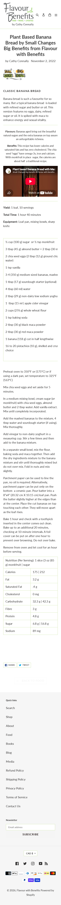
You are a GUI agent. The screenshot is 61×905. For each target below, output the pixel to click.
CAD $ (29, 853)
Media (10, 761)
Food (9, 734)
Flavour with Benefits (28, 890)
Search (10, 708)
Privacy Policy (15, 788)
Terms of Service (17, 797)
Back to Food (33, 680)
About (10, 725)
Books (10, 743)
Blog (9, 752)
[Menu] (56, 14)
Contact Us (13, 806)
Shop (9, 717)
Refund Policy (15, 770)
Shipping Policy (15, 779)
